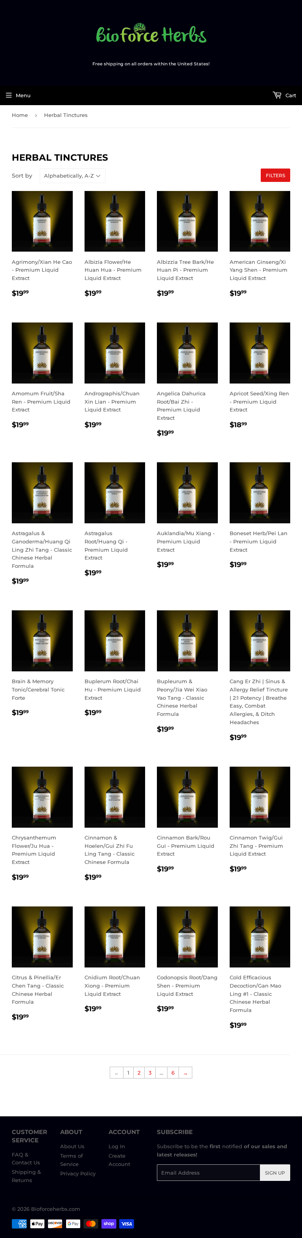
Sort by (22, 175)
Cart (290, 95)
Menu (23, 95)
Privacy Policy (78, 1173)
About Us (72, 1146)
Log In (117, 1146)
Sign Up (275, 1173)
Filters (275, 175)
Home (20, 115)
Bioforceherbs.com (55, 1209)
